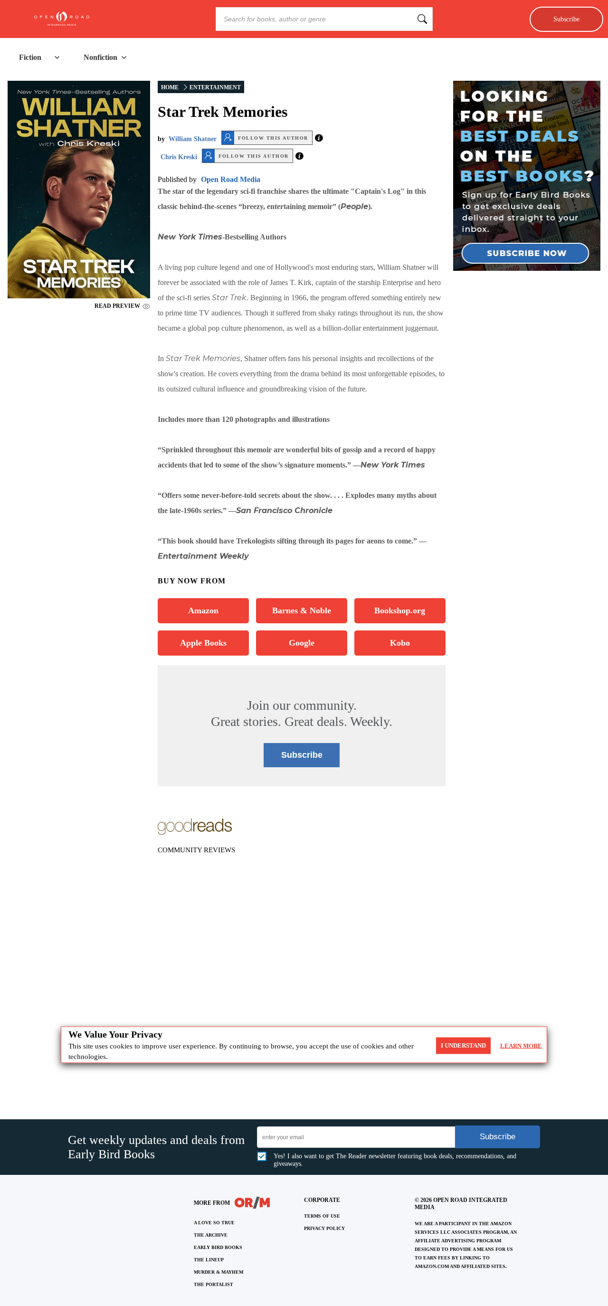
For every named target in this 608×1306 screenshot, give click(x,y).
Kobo (400, 643)
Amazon (203, 610)
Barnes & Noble (301, 610)
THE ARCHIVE (211, 1235)
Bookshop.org (399, 610)
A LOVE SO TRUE (214, 1222)
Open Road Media (230, 179)
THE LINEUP (209, 1259)
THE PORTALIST (213, 1284)
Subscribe (566, 19)
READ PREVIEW (117, 306)
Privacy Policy (324, 1228)
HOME (170, 87)
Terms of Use (322, 1216)
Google (301, 643)
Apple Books (203, 643)
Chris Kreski (179, 157)
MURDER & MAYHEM (218, 1272)
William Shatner (193, 139)
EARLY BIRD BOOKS (218, 1247)
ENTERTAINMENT (215, 87)
